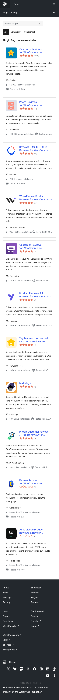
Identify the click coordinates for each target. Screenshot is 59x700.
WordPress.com (12, 635)
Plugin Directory (10, 12)
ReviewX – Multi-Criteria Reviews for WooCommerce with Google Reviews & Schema (35, 149)
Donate (36, 621)
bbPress (8, 644)
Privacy (6, 602)
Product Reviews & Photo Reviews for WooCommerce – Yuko (35, 295)
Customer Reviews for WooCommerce (30, 51)
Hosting (7, 597)
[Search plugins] (40, 23)
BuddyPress (10, 649)
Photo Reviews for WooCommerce (30, 104)
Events (34, 616)
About (6, 587)
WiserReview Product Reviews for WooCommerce (35, 198)
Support (7, 616)
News (6, 592)
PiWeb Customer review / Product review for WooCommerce (33, 433)
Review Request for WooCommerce (30, 482)
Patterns (35, 602)
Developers (8, 621)
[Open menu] (54, 4)
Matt (6, 640)
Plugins (34, 597)
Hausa (12, 662)
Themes (35, 592)
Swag (35, 626)
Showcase (36, 587)
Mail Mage (25, 383)
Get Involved (37, 611)
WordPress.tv (11, 626)
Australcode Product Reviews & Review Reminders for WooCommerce (31, 531)
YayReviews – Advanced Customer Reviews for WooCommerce (33, 340)
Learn (5, 611)
